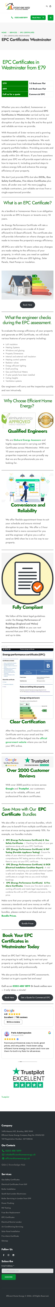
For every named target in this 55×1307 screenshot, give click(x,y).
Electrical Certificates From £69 (14, 1184)
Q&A (4, 1164)
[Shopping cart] (50, 6)
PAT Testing (6, 1208)
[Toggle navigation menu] (50, 17)
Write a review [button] (13, 1022)
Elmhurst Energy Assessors (28, 440)
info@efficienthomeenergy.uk (20, 1154)
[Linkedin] (13, 1255)
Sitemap (5, 1240)
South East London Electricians (14, 1193)
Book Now (36, 17)
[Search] (47, 6)
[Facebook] (4, 1255)
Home (4, 32)
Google (10, 788)
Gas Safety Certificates (11, 1179)
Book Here (27, 304)
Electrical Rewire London (12, 1222)
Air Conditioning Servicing (12, 1226)
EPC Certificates (27, 32)
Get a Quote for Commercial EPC (35, 997)
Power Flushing (8, 1203)
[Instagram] (8, 1255)
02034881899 (21, 17)
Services (13, 32)
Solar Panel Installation (11, 1231)
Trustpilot (24, 788)
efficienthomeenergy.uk (17, 1158)
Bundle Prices (9, 915)
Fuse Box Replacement (11, 1212)
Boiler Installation (9, 1189)
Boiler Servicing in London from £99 (16, 1198)
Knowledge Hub (17, 1164)
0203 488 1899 (21, 986)
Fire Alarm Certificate (10, 1236)
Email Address (8, 1266)
